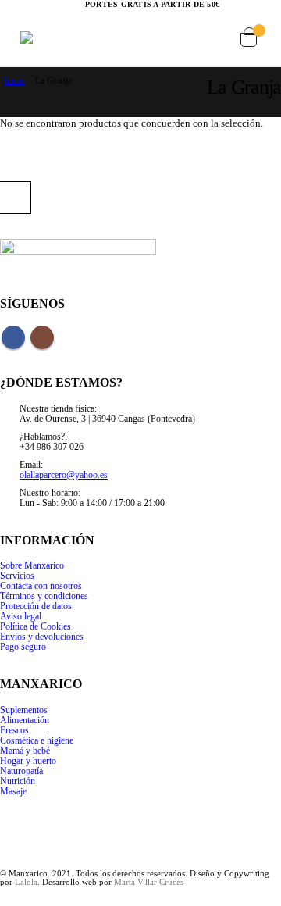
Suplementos (24, 710)
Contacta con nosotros (41, 586)
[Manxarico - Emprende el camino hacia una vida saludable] (49, 37)
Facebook (13, 337)
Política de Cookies (35, 627)
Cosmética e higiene (36, 741)
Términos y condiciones (44, 596)
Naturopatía (21, 771)
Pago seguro (23, 647)
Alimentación (24, 720)
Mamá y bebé (25, 751)
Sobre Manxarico (32, 566)
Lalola (26, 882)
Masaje (13, 792)
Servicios (17, 576)
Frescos (14, 731)
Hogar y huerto (28, 761)
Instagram (42, 337)
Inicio (14, 80)
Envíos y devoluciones (42, 637)
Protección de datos (36, 606)
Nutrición (17, 781)
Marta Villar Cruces (148, 882)
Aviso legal (20, 617)
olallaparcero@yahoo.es (64, 475)
